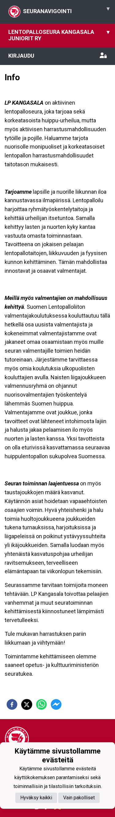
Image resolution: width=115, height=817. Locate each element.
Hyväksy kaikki (36, 798)
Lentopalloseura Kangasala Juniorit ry (58, 35)
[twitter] (26, 704)
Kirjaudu (21, 55)
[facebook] (11, 704)
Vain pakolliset (79, 798)
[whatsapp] (41, 704)
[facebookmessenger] (56, 704)
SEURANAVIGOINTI (66, 9)
